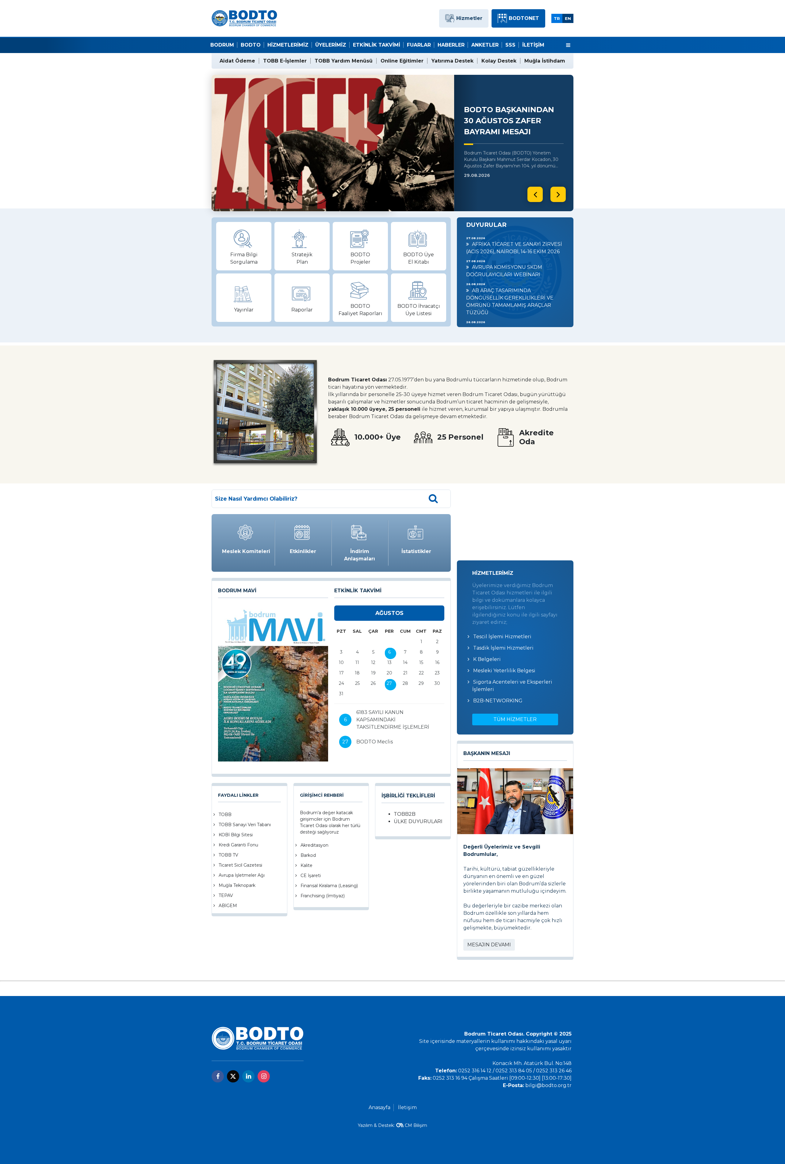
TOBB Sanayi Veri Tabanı (245, 824)
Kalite (306, 865)
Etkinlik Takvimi (376, 45)
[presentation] (535, 194)
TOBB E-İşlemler (285, 61)
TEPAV (226, 895)
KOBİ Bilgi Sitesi (236, 835)
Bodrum (222, 45)
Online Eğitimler (402, 61)
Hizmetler (469, 18)
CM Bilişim (416, 1125)
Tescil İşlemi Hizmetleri (502, 636)
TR (557, 18)
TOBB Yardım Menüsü (344, 61)
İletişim (533, 45)
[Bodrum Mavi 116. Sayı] (273, 683)
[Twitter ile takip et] (233, 1076)
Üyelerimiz (330, 45)
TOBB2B (404, 814)
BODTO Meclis (374, 742)
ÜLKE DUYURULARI (418, 821)
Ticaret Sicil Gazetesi (240, 865)
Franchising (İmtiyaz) (323, 896)
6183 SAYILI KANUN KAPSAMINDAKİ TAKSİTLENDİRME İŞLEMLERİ (392, 719)
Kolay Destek (498, 61)
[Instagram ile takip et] (264, 1076)
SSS (510, 45)
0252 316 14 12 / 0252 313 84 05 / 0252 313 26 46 (515, 1071)
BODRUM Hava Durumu (515, 522)
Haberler (451, 45)
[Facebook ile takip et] (218, 1076)
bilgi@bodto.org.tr (548, 1085)
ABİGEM (228, 905)
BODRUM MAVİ (237, 590)
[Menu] (568, 45)
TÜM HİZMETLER (515, 719)
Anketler (485, 45)
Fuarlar (419, 45)
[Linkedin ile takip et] (248, 1076)
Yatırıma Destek (452, 61)
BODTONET (524, 18)
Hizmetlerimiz (287, 45)
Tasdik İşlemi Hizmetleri (503, 648)
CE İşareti (311, 875)
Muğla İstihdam (544, 61)
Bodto (251, 45)
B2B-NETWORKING (498, 701)
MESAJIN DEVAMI (489, 945)
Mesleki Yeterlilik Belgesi (504, 671)
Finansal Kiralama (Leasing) (329, 885)
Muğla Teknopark (237, 885)
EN (568, 18)
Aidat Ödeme (237, 61)
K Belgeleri (487, 659)
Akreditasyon (314, 845)
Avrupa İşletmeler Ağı (242, 875)
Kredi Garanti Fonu (238, 845)
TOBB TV (228, 855)
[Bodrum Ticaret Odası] (244, 18)
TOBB (225, 814)
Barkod (308, 855)
